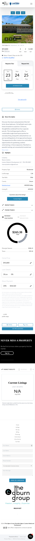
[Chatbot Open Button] (30, 536)
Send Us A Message (17, 480)
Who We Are (17, 439)
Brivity (16, 536)
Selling (17, 432)
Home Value (18, 437)
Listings (17, 427)
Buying (17, 429)
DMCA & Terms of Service (19, 539)
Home (17, 425)
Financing (17, 434)
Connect (17, 441)
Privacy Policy (7, 539)
